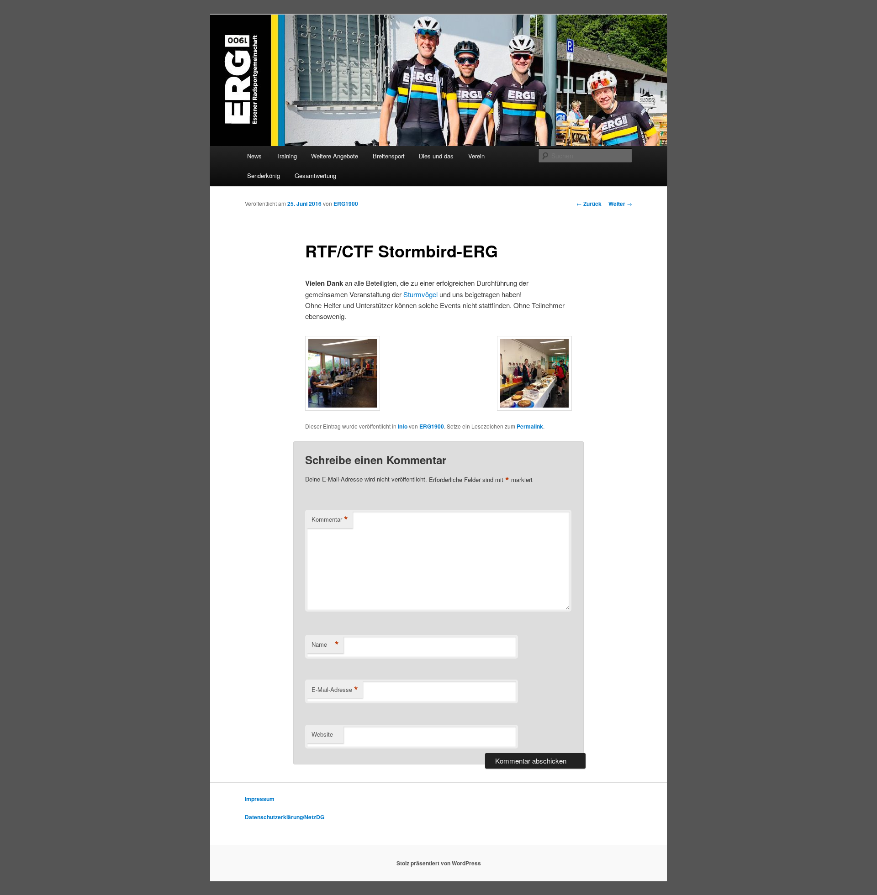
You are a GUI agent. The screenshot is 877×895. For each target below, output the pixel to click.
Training (286, 156)
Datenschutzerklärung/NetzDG (284, 817)
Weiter (620, 203)
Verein (476, 156)
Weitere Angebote (334, 156)
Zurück (589, 203)
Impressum (260, 799)
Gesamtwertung (315, 175)
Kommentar (330, 519)
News (254, 156)
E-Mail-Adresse (335, 689)
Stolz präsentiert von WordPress (438, 863)
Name (325, 644)
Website (322, 734)
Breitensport (389, 156)
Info (402, 426)
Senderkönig (263, 175)
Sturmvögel (421, 294)
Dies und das (436, 156)
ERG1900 (345, 203)
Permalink (530, 426)
